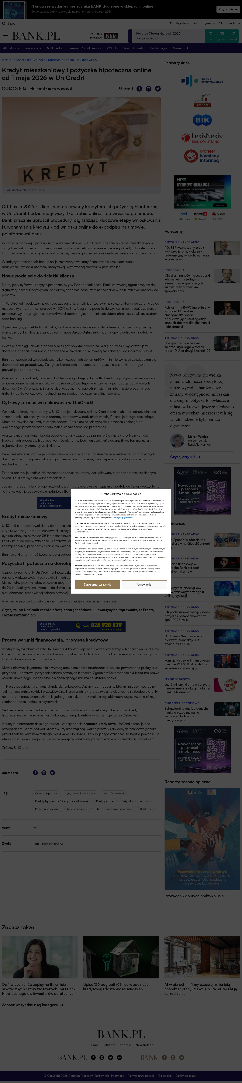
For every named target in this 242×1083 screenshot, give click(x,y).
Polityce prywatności (123, 517)
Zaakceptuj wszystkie (97, 584)
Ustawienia (144, 584)
